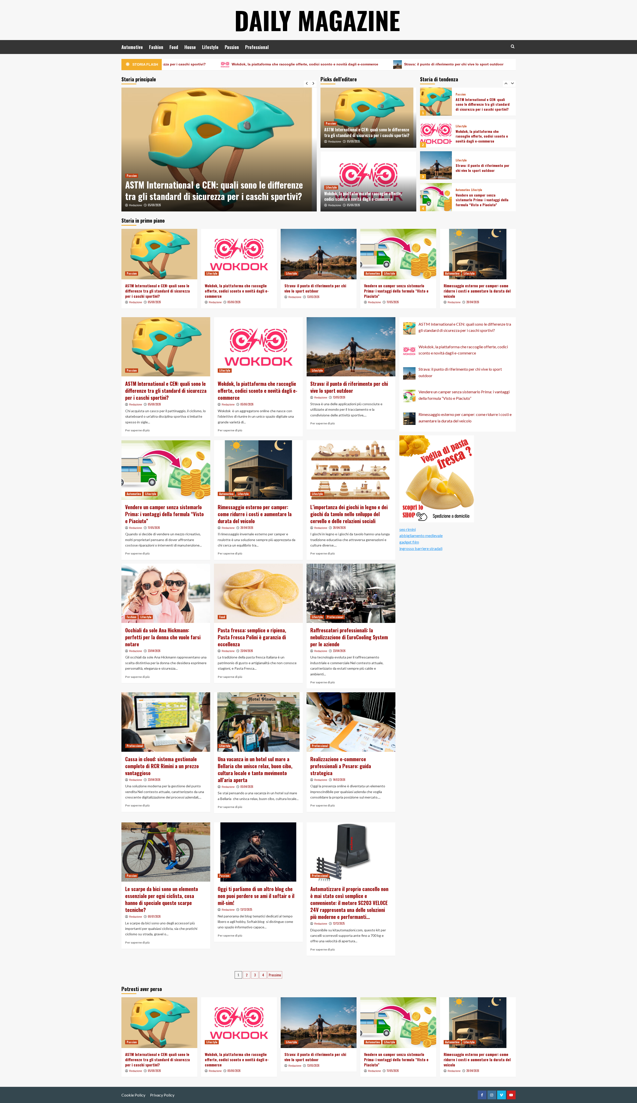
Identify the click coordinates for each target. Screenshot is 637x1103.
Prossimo (275, 974)
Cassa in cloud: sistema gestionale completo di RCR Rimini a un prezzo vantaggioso (162, 766)
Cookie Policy (133, 1095)
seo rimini (407, 529)
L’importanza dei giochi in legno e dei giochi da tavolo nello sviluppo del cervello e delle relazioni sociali (349, 514)
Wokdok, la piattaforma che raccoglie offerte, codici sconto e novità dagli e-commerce (217, 64)
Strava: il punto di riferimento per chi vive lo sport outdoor (366, 64)
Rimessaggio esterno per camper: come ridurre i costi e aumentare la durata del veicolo (483, 199)
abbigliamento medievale (421, 535)
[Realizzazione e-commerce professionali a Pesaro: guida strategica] (351, 722)
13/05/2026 (313, 297)
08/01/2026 (154, 916)
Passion (232, 47)
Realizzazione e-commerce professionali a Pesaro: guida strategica (340, 766)
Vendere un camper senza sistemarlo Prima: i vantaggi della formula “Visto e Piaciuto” (514, 64)
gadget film (409, 542)
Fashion (156, 47)
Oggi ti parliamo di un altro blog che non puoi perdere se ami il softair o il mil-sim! (256, 895)
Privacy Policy (162, 1095)
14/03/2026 (339, 780)
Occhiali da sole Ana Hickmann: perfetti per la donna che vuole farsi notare (163, 637)
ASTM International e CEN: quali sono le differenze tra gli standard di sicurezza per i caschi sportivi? (366, 132)
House (190, 47)
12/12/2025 (339, 923)
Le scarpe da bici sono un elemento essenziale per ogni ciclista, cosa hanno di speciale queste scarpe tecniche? (161, 899)
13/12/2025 (246, 909)
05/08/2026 (353, 141)
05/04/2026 (246, 787)
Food (173, 47)
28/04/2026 (472, 302)
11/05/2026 (393, 302)
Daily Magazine (317, 19)
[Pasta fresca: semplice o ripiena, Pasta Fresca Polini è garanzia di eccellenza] (258, 593)
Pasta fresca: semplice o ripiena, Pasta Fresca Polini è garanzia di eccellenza (252, 637)
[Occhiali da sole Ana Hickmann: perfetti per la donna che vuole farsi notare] (165, 593)
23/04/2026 (154, 651)
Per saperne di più (137, 430)
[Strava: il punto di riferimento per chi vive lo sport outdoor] (436, 133)
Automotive (132, 47)
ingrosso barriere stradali (420, 548)
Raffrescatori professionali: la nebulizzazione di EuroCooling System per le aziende (349, 637)
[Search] (513, 46)
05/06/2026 (154, 205)
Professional (257, 47)
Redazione (135, 205)
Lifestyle (210, 47)
